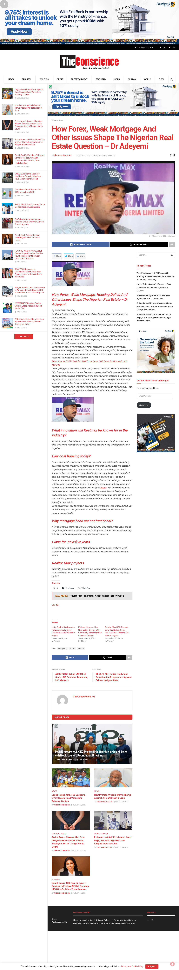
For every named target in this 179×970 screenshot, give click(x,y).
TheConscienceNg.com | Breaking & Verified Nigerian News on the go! (104, 923)
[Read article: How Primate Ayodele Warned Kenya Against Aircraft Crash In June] (113, 778)
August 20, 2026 (78, 805)
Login (172, 48)
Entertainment (79, 79)
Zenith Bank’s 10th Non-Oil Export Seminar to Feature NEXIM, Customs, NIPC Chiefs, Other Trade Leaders (70, 886)
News (11, 79)
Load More (24, 336)
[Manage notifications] (172, 964)
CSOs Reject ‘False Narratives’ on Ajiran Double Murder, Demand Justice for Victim (29, 321)
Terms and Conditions (123, 920)
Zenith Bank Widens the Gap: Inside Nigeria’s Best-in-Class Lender (27, 237)
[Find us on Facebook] (160, 47)
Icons (117, 79)
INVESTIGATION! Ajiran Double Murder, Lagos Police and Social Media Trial (28, 305)
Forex (72, 648)
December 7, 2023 (83, 155)
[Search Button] (172, 79)
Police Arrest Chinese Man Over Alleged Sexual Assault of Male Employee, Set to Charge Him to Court (155, 306)
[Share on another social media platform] (172, 244)
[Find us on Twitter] (164, 47)
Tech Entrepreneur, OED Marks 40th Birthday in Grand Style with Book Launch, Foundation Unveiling (155, 276)
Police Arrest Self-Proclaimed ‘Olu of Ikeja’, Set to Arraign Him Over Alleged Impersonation (30, 142)
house (103, 487)
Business (26, 79)
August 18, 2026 (78, 893)
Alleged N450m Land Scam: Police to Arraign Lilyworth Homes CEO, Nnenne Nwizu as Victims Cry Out (30, 290)
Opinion (132, 79)
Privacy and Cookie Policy (132, 966)
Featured (101, 79)
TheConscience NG (62, 155)
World (147, 79)
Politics (44, 79)
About (75, 920)
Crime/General (59, 834)
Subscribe (143, 405)
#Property (62, 648)
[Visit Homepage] (89, 62)
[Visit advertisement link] (89, 22)
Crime (60, 79)
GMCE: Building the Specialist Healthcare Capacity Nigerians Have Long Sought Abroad (28, 176)
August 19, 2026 (121, 847)
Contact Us (87, 920)
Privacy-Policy (102, 920)
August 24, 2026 (81, 760)
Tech (161, 79)
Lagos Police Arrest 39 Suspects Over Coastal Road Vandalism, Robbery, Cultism (29, 92)
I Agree (152, 966)
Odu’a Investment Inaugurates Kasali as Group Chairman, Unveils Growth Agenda (29, 221)
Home (54, 120)
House (81, 648)
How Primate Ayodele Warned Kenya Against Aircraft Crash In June (28, 108)
